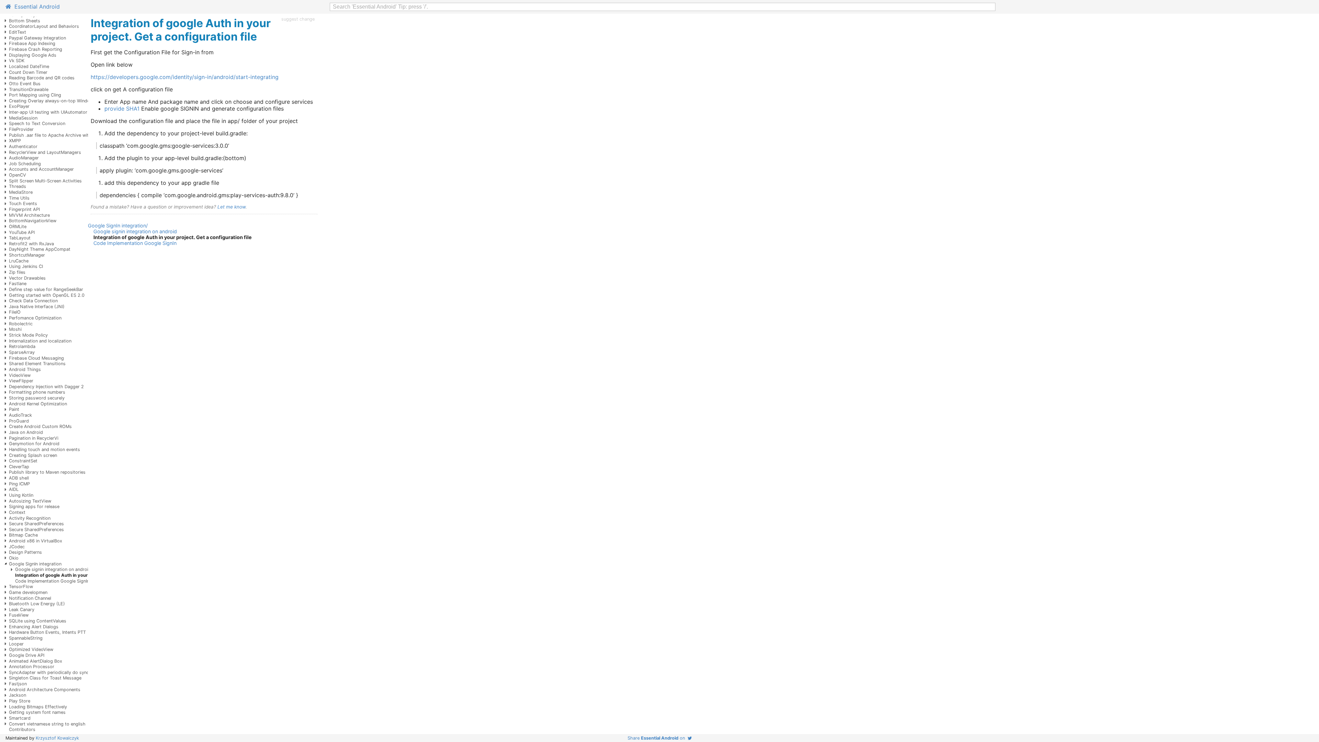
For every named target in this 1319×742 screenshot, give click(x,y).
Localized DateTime (29, 66)
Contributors (22, 729)
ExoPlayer (19, 106)
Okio (14, 558)
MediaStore (21, 192)
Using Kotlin (21, 495)
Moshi (15, 329)
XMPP (15, 140)
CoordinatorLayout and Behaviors (44, 26)
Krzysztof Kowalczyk (57, 738)
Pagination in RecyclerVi (33, 438)
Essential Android (35, 6)
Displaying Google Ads (32, 55)
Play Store (19, 701)
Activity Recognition (29, 518)
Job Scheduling (25, 163)
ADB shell (19, 478)
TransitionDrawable (28, 89)
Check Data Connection (33, 300)
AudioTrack (20, 415)
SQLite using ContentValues (37, 620)
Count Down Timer (28, 72)
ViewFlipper (21, 380)
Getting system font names (37, 712)
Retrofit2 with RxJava (31, 243)
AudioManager (24, 157)
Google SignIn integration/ (118, 225)
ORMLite (17, 226)
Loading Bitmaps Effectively (38, 706)
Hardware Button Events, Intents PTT (47, 632)
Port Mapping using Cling (35, 95)
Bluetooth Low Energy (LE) (37, 603)
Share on (658, 738)
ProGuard (19, 421)
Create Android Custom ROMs (40, 426)
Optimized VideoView (31, 649)
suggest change (298, 19)
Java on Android (26, 432)
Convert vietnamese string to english (47, 724)
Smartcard (20, 718)
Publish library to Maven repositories (47, 472)
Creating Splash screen (33, 455)
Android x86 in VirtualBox (35, 540)
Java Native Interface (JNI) (37, 306)
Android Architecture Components (44, 689)
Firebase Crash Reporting (35, 49)
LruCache (19, 260)
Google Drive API (26, 655)
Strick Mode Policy (28, 335)
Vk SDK (16, 60)
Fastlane (17, 283)
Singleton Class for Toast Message (45, 678)
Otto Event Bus (25, 83)
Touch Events (23, 203)
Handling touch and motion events (44, 449)
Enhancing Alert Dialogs (33, 626)
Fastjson (18, 683)
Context (17, 512)
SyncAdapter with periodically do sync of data (57, 672)
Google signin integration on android (53, 569)
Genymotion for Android (34, 443)
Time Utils (19, 198)
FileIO (15, 312)
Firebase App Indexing (32, 43)
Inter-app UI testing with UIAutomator (48, 112)
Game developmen (28, 592)
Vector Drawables (27, 278)
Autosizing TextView (30, 501)
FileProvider (21, 129)
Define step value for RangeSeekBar (46, 289)
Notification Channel (30, 598)
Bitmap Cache (23, 535)
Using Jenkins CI (26, 266)
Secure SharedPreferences (36, 523)
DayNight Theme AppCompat (39, 249)
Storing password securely (37, 398)
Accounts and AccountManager (41, 169)
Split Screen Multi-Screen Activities (45, 180)
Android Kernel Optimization (38, 403)
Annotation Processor (31, 666)
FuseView (19, 615)
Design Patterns (25, 552)
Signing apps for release (34, 506)
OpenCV (17, 175)
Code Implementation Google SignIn (52, 581)
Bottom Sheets (24, 20)
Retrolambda (22, 346)
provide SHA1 (121, 108)
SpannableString (26, 638)
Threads (17, 186)
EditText (17, 32)
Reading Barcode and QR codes (42, 77)
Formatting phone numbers (37, 392)
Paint (14, 409)
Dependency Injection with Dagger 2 (46, 386)
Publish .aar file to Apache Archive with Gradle (57, 135)
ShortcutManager (27, 255)
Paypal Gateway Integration (37, 38)
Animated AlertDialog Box (35, 661)
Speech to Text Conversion (37, 123)
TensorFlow (21, 586)
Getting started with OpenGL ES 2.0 (46, 295)
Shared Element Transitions (37, 363)
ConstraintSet (23, 460)
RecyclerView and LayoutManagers (45, 152)
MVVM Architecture (29, 215)
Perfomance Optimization (35, 318)
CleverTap (19, 466)
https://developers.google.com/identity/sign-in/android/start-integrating (185, 77)
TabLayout (20, 237)
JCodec (17, 546)
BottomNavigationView (32, 220)
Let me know (231, 207)
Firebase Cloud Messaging (36, 358)
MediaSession (23, 118)
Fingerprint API (24, 209)
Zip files (17, 272)
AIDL (14, 489)
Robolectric (21, 323)
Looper (16, 644)
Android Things (25, 369)
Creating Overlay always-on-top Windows (52, 100)
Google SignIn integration (35, 563)
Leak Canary (21, 609)
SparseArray (22, 352)
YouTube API (22, 232)
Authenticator (23, 146)
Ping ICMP (19, 483)
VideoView (20, 375)
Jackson (17, 695)
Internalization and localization (40, 341)
